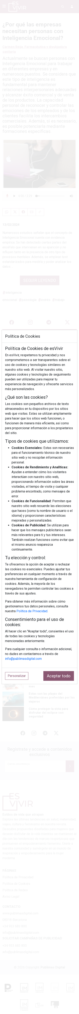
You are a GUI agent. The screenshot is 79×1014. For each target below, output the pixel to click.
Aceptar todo (58, 676)
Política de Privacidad (31, 611)
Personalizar (17, 676)
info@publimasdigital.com (23, 659)
